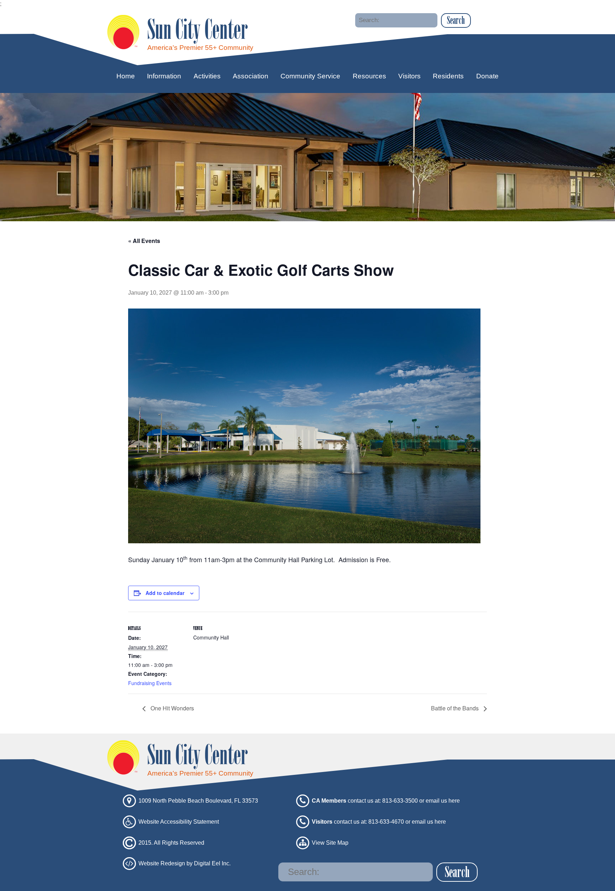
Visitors (409, 76)
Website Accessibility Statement (178, 821)
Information (164, 76)
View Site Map (330, 842)
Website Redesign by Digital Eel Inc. (184, 863)
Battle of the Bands (455, 708)
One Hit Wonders (171, 708)
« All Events (144, 241)
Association (250, 76)
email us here (443, 801)
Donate (487, 76)
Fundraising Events (150, 683)
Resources (369, 76)
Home (125, 76)
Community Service (310, 76)
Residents (448, 76)
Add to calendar (165, 592)
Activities (207, 76)
